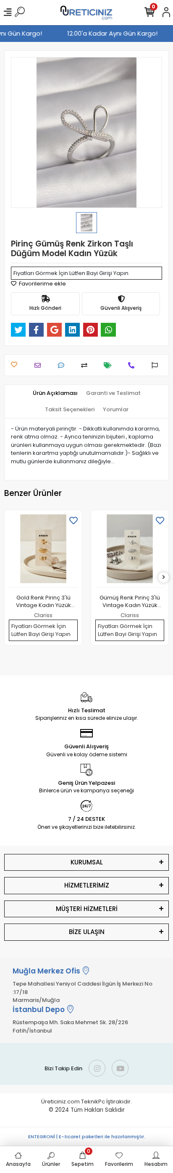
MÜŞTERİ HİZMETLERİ (87, 908)
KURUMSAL (87, 862)
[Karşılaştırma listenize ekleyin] (86, 365)
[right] (164, 577)
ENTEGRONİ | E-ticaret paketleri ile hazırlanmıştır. (86, 1136)
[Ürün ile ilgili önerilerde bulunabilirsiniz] (156, 365)
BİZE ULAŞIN (87, 931)
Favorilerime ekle (42, 284)
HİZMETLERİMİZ (86, 885)
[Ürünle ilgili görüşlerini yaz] (63, 365)
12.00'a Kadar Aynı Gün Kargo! (114, 33)
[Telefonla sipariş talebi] (133, 365)
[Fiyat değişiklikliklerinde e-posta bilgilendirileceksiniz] (110, 365)
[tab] (55, 393)
